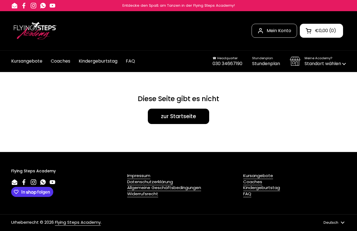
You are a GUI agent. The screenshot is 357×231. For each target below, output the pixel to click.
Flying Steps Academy (78, 222)
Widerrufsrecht (142, 194)
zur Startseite (178, 116)
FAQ (247, 194)
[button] (318, 61)
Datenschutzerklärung (150, 182)
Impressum (138, 175)
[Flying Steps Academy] (34, 31)
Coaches (252, 182)
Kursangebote (258, 175)
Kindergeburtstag (261, 187)
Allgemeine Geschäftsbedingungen (164, 187)
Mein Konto (279, 30)
